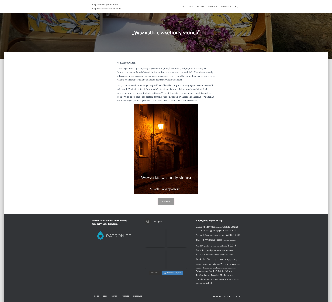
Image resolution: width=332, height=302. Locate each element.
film (222, 246)
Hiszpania (201, 254)
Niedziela (211, 264)
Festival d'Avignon (201, 246)
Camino (226, 226)
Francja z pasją (204, 250)
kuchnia (225, 255)
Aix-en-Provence (206, 226)
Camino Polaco (214, 239)
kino (221, 254)
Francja (230, 244)
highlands (230, 250)
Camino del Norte (220, 235)
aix (197, 227)
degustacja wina (227, 240)
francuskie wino (219, 250)
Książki (200, 6)
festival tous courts (214, 246)
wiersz (231, 279)
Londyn (231, 255)
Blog (191, 6)
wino (203, 283)
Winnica (236, 279)
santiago (236, 264)
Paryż (218, 264)
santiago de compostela (205, 268)
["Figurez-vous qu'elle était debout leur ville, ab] (177, 237)
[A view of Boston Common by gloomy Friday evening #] (177, 259)
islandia (216, 254)
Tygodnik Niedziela (220, 275)
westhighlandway (212, 279)
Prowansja (226, 264)
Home (183, 6)
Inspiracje (225, 6)
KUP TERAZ (166, 201)
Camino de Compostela (205, 235)
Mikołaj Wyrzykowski (211, 259)
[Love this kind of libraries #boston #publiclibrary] (155, 259)
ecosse (234, 240)
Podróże (211, 6)
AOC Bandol (219, 227)
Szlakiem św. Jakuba (206, 271)
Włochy (209, 283)
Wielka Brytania (223, 279)
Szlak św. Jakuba (224, 271)
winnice (198, 283)
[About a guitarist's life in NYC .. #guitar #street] (155, 237)
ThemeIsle (235, 296)
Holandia (210, 255)
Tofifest (199, 275)
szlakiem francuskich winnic (225, 268)
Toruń (207, 275)
